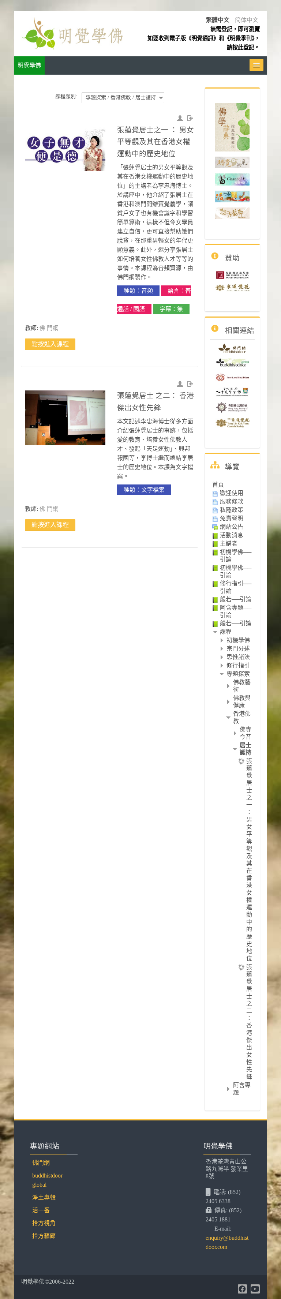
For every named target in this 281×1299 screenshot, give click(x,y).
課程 (226, 632)
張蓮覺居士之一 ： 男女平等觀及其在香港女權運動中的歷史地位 (155, 142)
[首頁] (71, 33)
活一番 (41, 1210)
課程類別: (66, 96)
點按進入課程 (50, 344)
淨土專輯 (44, 1197)
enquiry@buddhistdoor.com (227, 1242)
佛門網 (41, 1163)
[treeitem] (232, 484)
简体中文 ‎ (247, 20)
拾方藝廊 (44, 1236)
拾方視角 (44, 1223)
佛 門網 (49, 328)
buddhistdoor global (47, 1180)
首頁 (218, 485)
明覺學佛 (29, 65)
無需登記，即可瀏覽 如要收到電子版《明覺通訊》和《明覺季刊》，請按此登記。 (203, 38)
